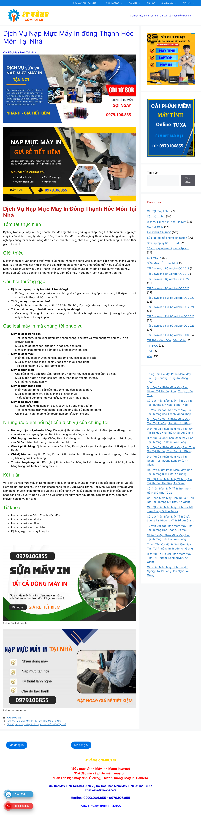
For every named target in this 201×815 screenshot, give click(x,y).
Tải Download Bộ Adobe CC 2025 (168, 288)
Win (149, 356)
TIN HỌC (151, 3)
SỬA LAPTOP (112, 3)
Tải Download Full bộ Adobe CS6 (168, 335)
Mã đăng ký (16, 745)
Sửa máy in (154, 257)
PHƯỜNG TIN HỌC (159, 232)
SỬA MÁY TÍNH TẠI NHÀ (84, 3)
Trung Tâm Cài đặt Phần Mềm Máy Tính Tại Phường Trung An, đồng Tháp (169, 378)
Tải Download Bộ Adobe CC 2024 (168, 279)
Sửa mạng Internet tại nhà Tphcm (168, 248)
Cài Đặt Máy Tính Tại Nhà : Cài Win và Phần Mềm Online (161, 15)
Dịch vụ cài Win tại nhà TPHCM (166, 221)
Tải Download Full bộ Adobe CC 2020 (171, 297)
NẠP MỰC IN (14, 717)
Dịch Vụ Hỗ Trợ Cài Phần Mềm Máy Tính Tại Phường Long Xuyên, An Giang (169, 557)
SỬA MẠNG (167, 3)
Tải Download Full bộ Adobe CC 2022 (170, 316)
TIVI (149, 351)
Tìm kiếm (152, 172)
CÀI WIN (133, 3)
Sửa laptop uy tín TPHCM (163, 243)
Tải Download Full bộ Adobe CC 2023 (171, 325)
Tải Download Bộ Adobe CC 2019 (168, 273)
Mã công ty (81, 745)
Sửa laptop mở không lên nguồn (167, 237)
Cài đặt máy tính (157, 211)
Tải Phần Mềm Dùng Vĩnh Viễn (166, 340)
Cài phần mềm (156, 216)
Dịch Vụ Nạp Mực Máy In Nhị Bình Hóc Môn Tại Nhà (34, 721)
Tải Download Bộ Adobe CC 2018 (168, 268)
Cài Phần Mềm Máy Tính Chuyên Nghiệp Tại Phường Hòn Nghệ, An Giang (168, 571)
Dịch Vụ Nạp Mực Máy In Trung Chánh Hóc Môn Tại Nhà (36, 724)
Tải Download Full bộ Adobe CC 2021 (170, 307)
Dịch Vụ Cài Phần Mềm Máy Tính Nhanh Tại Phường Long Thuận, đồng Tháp (170, 391)
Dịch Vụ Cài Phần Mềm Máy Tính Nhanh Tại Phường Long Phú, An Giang (167, 460)
